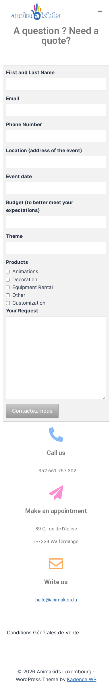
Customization (28, 303)
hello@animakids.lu (56, 600)
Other (18, 295)
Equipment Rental (32, 287)
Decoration (24, 279)
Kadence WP (81, 679)
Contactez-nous (32, 411)
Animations (25, 271)
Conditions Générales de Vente (43, 633)
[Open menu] (99, 11)
